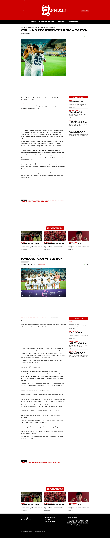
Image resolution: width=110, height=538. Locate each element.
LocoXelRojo (42, 35)
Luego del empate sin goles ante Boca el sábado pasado (37, 103)
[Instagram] (23, 11)
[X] (25, 11)
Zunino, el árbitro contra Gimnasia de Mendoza (77, 132)
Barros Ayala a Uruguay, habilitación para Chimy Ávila (78, 122)
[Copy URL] (87, 36)
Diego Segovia (47, 200)
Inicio (22, 27)
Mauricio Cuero (36, 201)
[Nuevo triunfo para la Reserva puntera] (31, 236)
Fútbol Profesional (28, 27)
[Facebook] (21, 11)
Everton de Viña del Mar (58, 200)
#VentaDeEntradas (73, 110)
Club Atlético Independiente (35, 200)
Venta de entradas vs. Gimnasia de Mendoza (75, 112)
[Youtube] (29, 11)
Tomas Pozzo (44, 201)
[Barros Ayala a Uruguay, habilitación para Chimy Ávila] (78, 236)
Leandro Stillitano (26, 201)
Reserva (70, 100)
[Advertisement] (78, 48)
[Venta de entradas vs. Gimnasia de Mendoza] (55, 236)
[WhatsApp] (27, 11)
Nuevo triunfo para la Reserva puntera (76, 102)
